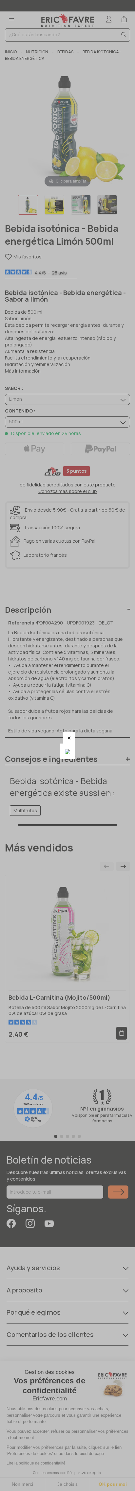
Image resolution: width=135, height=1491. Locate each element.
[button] (69, 738)
